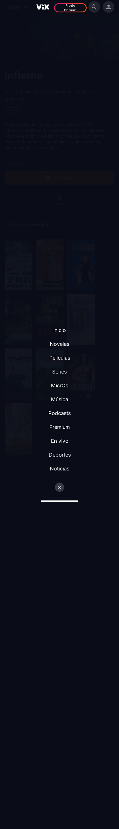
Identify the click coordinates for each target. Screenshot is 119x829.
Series (59, 372)
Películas (59, 358)
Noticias (59, 469)
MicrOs (59, 385)
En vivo (59, 441)
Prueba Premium (70, 8)
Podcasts (59, 413)
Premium (59, 427)
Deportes (60, 455)
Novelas (59, 344)
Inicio (59, 330)
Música (59, 399)
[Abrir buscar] (94, 7)
